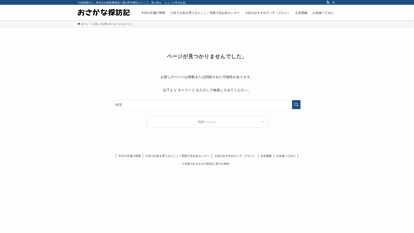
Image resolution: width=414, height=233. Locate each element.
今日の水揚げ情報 (129, 156)
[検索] (333, 2)
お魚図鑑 (266, 156)
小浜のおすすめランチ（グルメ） (235, 156)
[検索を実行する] (296, 104)
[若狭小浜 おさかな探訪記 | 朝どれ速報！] (104, 12)
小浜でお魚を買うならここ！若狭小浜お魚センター (177, 156)
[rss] (328, 2)
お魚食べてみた (286, 156)
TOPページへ (207, 122)
